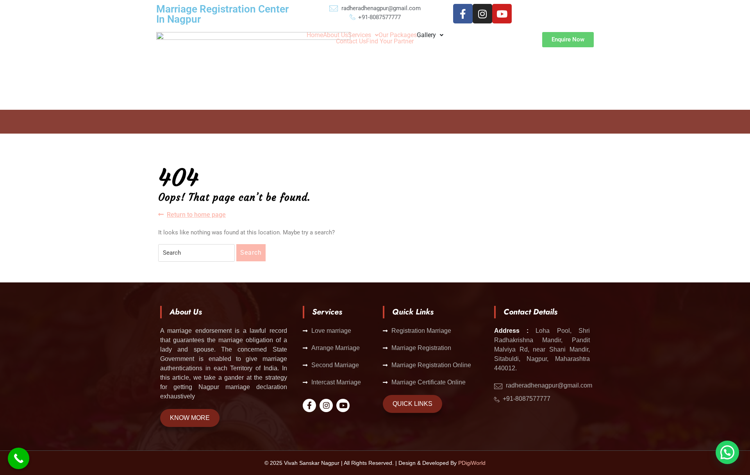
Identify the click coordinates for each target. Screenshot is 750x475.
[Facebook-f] (463, 13)
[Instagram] (482, 13)
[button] (363, 35)
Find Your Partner (390, 41)
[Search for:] (196, 253)
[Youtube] (502, 13)
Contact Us (351, 41)
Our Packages (398, 35)
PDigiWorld (472, 463)
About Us (335, 35)
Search (251, 252)
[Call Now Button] (18, 458)
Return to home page (196, 214)
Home (315, 35)
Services (359, 35)
